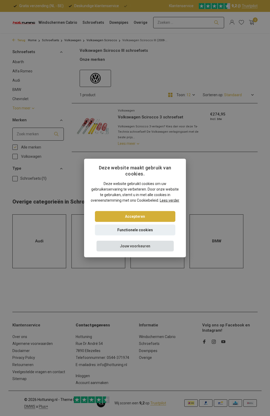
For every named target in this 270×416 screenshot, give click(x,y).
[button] (135, 246)
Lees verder (169, 200)
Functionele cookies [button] (135, 230)
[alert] (135, 208)
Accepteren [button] (135, 216)
